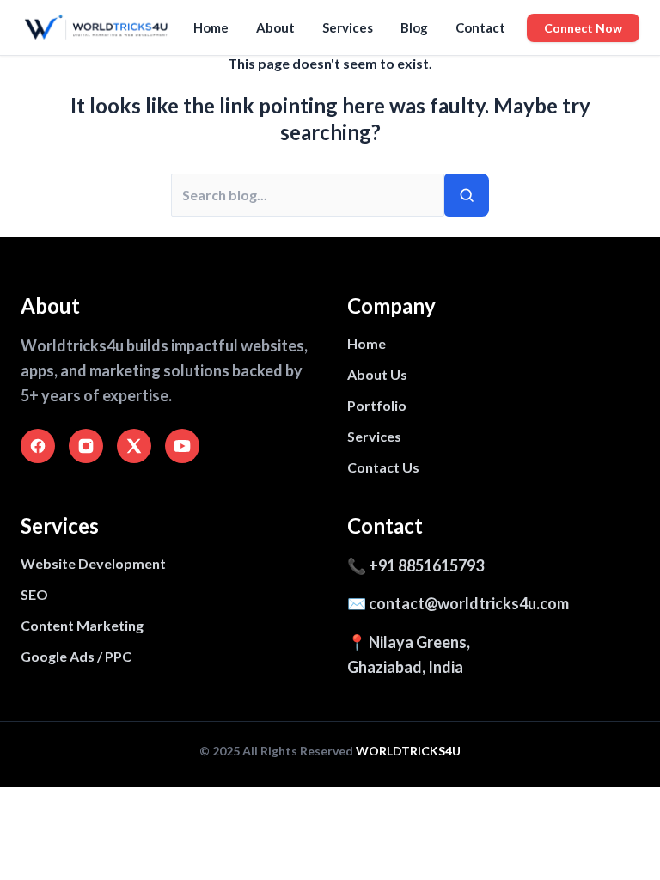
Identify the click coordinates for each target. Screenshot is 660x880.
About (275, 27)
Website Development (93, 563)
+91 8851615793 (426, 565)
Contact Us (383, 467)
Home (211, 27)
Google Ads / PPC (76, 656)
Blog (414, 27)
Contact (480, 27)
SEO (34, 594)
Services (347, 27)
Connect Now (583, 28)
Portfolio (376, 405)
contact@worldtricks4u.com (469, 603)
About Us (377, 374)
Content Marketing (82, 625)
